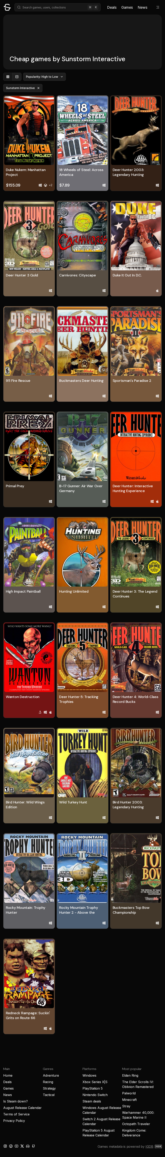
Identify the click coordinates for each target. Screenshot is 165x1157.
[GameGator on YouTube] (16, 1146)
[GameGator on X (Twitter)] (22, 1146)
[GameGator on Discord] (28, 1146)
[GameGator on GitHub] (33, 1146)
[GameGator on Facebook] (11, 1146)
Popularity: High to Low (42, 76)
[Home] (7, 7)
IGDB (149, 1146)
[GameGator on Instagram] (5, 1146)
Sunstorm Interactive (20, 88)
